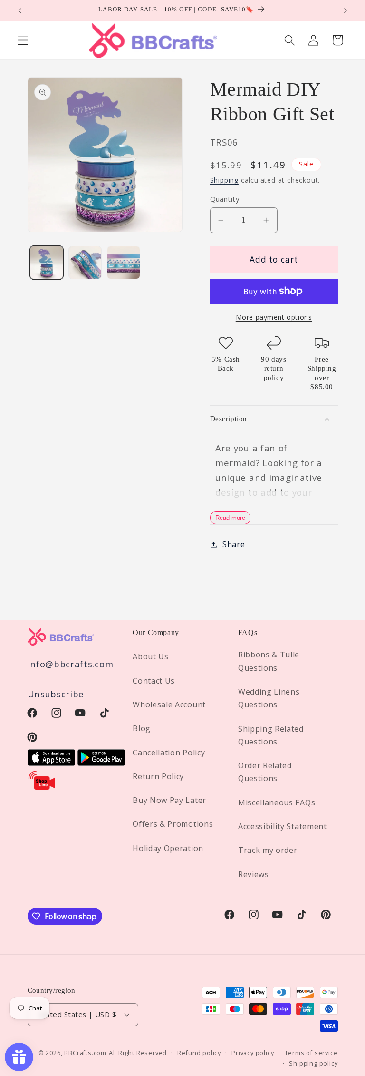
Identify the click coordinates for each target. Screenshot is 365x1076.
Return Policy (158, 776)
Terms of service (311, 1052)
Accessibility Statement (282, 826)
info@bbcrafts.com (71, 664)
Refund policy (199, 1052)
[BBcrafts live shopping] (42, 787)
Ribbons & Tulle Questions (268, 661)
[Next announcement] (345, 10)
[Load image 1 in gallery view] (46, 262)
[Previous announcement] (20, 10)
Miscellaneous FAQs (276, 802)
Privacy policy (252, 1052)
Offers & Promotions (173, 824)
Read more (230, 517)
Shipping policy (313, 1063)
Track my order (268, 850)
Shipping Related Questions (271, 735)
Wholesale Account (169, 704)
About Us (151, 656)
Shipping (224, 180)
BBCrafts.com (85, 1052)
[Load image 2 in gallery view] (85, 262)
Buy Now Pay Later (169, 800)
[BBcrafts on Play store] (101, 762)
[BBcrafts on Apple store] (51, 762)
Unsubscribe (56, 694)
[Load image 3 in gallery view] (123, 262)
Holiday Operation (168, 848)
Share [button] (233, 544)
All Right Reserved (138, 1052)
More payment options (274, 317)
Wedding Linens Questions (269, 698)
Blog (142, 728)
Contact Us (154, 680)
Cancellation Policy (169, 752)
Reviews (253, 874)
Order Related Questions (265, 771)
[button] (23, 40)
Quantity (225, 199)
